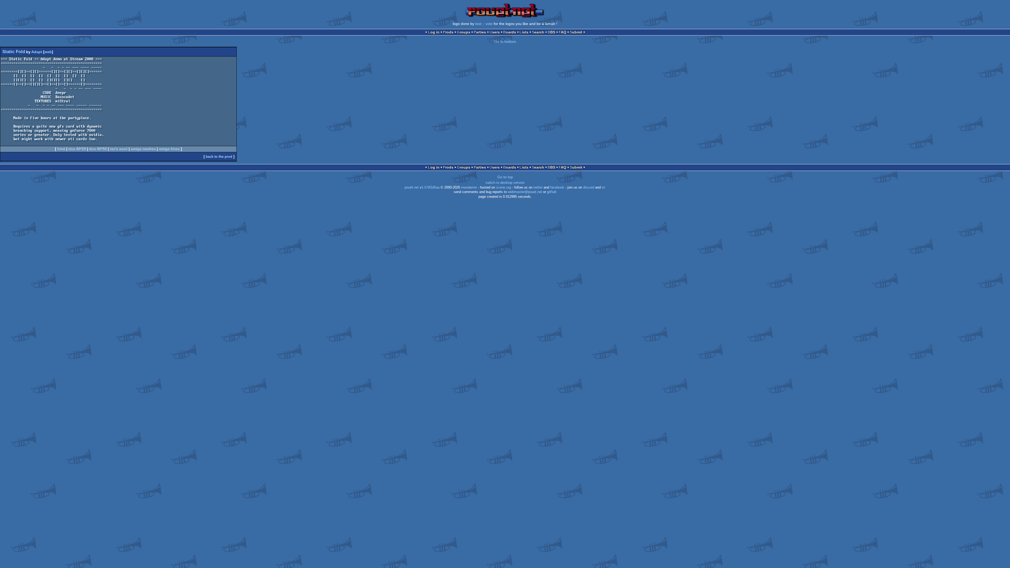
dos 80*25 (77, 149)
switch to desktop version (505, 183)
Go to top (505, 177)
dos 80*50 (98, 149)
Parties (480, 32)
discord (588, 187)
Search (538, 32)
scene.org (503, 187)
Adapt (36, 52)
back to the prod (219, 157)
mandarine (469, 187)
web (48, 52)
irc (603, 187)
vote (489, 24)
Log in (434, 32)
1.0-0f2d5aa (431, 187)
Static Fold (13, 51)
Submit (576, 32)
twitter (538, 187)
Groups (463, 32)
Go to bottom (505, 41)
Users (494, 32)
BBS (551, 32)
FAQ (562, 32)
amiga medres (143, 149)
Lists (523, 32)
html (61, 149)
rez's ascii (119, 149)
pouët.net (412, 187)
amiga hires (169, 149)
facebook (557, 187)
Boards (509, 32)
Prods (448, 32)
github (551, 192)
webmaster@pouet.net (525, 192)
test (478, 24)
